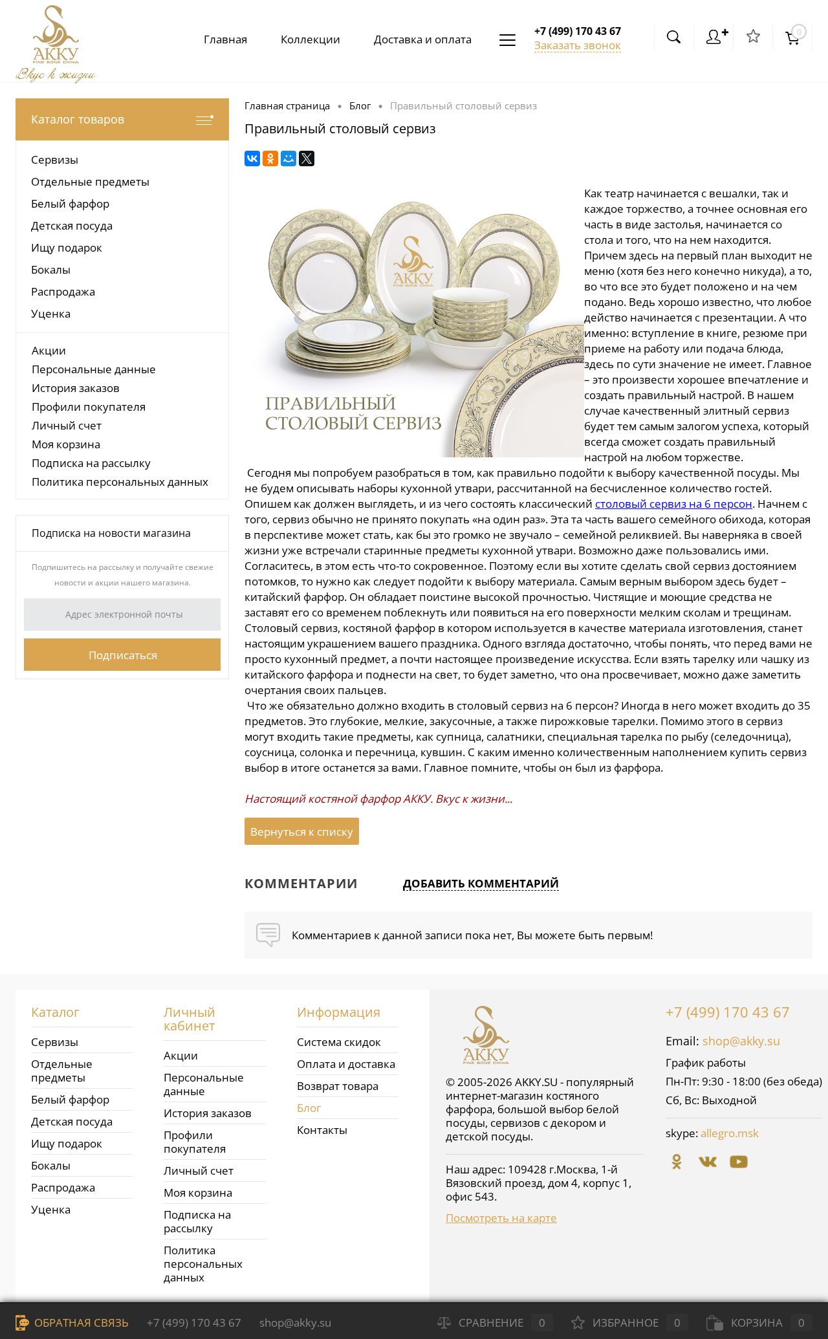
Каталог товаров (77, 119)
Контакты (322, 1129)
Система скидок (339, 1041)
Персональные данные (94, 369)
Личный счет (67, 425)
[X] (306, 158)
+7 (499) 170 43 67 (728, 1011)
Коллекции (310, 39)
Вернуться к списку (301, 831)
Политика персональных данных (120, 481)
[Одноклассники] (270, 158)
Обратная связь (80, 1322)
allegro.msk (730, 1133)
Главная (225, 39)
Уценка (51, 1209)
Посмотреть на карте (501, 1218)
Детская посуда (72, 1121)
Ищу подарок (66, 1143)
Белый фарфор (70, 1099)
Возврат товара (337, 1085)
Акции (49, 350)
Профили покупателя (89, 406)
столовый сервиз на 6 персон (673, 503)
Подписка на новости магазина (111, 533)
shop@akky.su (741, 1041)
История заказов (76, 387)
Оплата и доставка (346, 1063)
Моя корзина (66, 444)
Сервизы (54, 1041)
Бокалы (51, 1165)
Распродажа (63, 1187)
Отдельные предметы (62, 1070)
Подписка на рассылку (91, 462)
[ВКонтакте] (252, 158)
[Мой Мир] (288, 158)
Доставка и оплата (423, 39)
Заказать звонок (577, 45)
